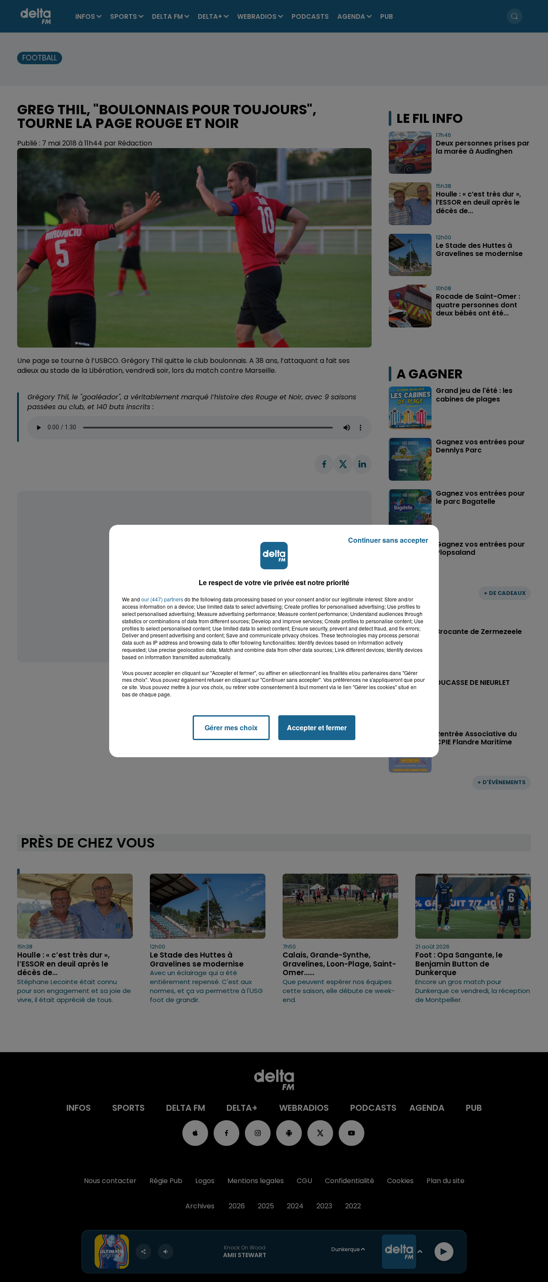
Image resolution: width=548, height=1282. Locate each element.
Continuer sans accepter (388, 540)
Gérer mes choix (231, 727)
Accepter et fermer (317, 727)
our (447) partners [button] (162, 599)
